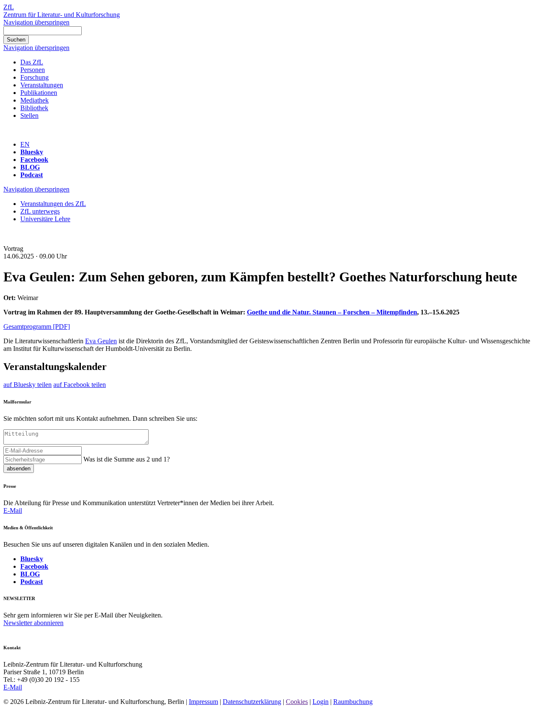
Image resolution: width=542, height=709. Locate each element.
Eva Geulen (101, 341)
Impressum (203, 701)
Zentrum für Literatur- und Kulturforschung (61, 14)
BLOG (30, 167)
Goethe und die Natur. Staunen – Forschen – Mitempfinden (332, 312)
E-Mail (12, 510)
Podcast (31, 174)
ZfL (8, 7)
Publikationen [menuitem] (38, 92)
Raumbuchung (353, 701)
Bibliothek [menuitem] (34, 107)
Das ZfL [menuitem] (31, 62)
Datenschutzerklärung (252, 701)
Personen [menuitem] (32, 69)
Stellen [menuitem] (29, 115)
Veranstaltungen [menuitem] (41, 85)
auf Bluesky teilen (27, 384)
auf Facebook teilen (79, 384)
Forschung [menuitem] (34, 77)
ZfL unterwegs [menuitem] (40, 211)
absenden (18, 468)
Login (320, 701)
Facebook (34, 159)
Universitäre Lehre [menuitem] (45, 218)
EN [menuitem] (25, 144)
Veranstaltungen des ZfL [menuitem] (53, 203)
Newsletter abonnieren (33, 622)
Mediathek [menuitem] (34, 100)
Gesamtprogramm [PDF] (36, 326)
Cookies (297, 701)
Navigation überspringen (36, 22)
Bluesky (31, 152)
